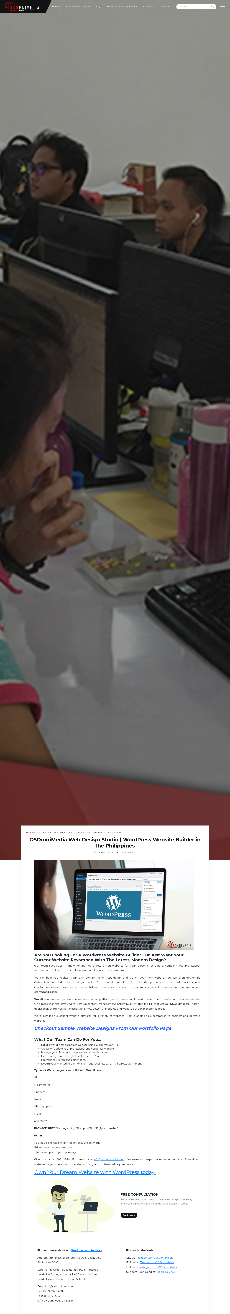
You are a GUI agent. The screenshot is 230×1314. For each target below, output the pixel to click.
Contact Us (164, 6)
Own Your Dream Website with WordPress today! (95, 1172)
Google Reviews (165, 1271)
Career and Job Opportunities (122, 6)
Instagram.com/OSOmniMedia (158, 1267)
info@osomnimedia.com (109, 1159)
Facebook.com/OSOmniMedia (154, 1257)
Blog (98, 6)
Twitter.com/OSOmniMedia (157, 1262)
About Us (148, 6)
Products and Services (78, 6)
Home (58, 6)
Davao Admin (128, 852)
